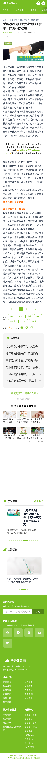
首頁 (5, 20)
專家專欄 (13, 20)
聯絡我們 (7, 719)
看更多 (37, 501)
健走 (38, 316)
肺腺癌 (12, 321)
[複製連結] (32, 328)
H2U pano (29, 735)
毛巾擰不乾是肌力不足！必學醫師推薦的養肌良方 (23, 368)
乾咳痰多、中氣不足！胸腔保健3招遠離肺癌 (23, 347)
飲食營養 (7, 686)
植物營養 (29, 698)
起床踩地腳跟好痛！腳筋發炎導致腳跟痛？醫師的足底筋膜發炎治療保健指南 (23, 354)
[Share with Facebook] (27, 328)
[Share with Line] (22, 328)
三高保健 (29, 690)
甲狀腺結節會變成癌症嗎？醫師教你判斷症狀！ (23, 361)
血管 (20, 316)
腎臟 (29, 316)
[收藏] (10, 328)
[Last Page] (36, 309)
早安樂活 (7, 702)
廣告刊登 (7, 723)
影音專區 (7, 694)
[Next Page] (31, 309)
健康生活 (29, 682)
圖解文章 (7, 698)
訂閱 (38, 611)
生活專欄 (23, 20)
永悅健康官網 (31, 715)
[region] (23, 149)
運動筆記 (29, 739)
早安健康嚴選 (31, 723)
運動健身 (7, 690)
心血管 (23, 321)
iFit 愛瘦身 (29, 747)
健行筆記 (29, 743)
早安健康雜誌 (31, 727)
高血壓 (33, 321)
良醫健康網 (34, 20)
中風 (12, 316)
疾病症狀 (7, 682)
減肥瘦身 (29, 686)
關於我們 (7, 715)
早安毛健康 (30, 731)
